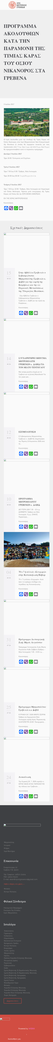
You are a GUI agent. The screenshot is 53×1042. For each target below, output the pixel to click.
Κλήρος (6, 848)
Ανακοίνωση (25, 776)
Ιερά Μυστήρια (9, 851)
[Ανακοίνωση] (26, 754)
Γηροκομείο (8, 933)
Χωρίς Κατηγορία (10, 995)
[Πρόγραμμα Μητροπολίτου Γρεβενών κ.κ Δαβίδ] (26, 684)
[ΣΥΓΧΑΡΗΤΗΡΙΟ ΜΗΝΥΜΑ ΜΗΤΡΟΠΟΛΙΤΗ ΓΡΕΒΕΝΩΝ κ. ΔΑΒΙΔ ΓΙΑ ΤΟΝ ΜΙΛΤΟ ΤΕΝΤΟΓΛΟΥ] (26, 336)
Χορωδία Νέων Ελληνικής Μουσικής (17, 993)
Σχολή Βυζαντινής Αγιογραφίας (15, 975)
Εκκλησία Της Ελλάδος (12, 910)
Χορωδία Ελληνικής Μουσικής (15, 988)
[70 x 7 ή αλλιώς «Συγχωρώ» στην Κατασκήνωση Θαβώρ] (26, 549)
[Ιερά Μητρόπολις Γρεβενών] (28, 5)
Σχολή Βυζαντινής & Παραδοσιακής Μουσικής (20, 970)
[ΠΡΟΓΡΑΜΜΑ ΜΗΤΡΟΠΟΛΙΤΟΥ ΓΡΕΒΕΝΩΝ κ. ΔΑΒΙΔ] (26, 476)
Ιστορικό (7, 845)
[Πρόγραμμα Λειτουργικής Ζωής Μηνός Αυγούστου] (26, 617)
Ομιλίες (6, 956)
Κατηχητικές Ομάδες (11, 943)
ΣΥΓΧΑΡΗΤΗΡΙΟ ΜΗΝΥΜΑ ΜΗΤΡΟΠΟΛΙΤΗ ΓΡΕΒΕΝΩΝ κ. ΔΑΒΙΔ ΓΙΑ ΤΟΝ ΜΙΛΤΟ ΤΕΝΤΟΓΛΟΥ (32, 363)
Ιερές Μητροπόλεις (10, 913)
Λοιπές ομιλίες (9, 951)
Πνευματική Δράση (11, 960)
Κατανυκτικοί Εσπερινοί (12, 941)
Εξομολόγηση (9, 938)
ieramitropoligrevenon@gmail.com (23, 879)
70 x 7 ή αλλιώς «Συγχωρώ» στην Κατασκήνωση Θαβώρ (32, 573)
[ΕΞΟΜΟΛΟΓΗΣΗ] (26, 409)
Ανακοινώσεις (9, 931)
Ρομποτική (7, 963)
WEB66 (32, 1029)
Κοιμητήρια (8, 948)
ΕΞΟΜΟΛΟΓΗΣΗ (27, 431)
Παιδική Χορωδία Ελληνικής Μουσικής (18, 958)
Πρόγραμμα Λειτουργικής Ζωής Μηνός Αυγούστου (32, 641)
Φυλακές (7, 889)
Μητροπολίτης (9, 842)
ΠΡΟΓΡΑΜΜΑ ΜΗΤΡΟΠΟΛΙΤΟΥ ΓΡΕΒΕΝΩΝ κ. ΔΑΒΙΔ (30, 501)
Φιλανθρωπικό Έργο (11, 983)
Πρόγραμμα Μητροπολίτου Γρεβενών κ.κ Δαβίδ (32, 708)
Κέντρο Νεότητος (10, 892)
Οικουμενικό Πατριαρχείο (13, 908)
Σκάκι (6, 968)
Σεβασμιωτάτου (9, 965)
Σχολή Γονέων (9, 980)
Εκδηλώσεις (8, 936)
